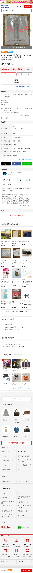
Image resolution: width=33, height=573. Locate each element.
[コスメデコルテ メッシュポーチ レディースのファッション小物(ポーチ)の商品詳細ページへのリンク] (6, 253)
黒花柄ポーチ (25, 242)
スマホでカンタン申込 (5, 555)
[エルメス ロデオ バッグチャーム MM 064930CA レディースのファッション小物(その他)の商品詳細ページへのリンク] (27, 294)
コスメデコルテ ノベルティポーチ (26, 262)
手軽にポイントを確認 (27, 555)
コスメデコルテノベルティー (6, 242)
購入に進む (26, 570)
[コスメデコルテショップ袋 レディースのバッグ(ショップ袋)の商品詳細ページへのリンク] (16, 234)
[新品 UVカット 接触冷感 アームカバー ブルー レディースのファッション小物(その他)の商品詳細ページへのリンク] (6, 294)
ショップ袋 (14, 240)
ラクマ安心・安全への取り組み (21, 86)
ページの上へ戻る (16, 399)
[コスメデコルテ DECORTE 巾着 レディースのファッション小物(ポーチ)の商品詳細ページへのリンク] (16, 253)
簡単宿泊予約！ (27, 545)
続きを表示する (25, 115)
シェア (17, 164)
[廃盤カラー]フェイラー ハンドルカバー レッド (16, 303)
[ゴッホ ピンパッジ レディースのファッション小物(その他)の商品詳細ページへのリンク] (16, 273)
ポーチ (2, 240)
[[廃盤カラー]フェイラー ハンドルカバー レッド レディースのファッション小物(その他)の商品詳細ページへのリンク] (16, 294)
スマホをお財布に (16, 555)
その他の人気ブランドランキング (21, 388)
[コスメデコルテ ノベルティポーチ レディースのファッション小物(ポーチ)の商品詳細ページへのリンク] (27, 253)
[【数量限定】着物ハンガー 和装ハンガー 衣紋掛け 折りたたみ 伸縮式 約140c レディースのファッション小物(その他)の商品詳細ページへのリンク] (27, 273)
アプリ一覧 (20, 561)
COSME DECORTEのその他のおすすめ (16, 311)
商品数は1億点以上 (5, 545)
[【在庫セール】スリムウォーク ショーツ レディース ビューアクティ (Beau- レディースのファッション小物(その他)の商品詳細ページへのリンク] (6, 273)
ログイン (19, 6)
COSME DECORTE (6, 60)
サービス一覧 (4, 561)
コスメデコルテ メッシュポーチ (5, 262)
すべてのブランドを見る (16, 443)
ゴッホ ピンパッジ (16, 282)
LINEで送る (28, 164)
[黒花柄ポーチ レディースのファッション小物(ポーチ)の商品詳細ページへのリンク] (27, 234)
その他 (15, 130)
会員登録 (27, 6)
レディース (16, 126)
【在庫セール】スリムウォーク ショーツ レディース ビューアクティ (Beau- (6, 284)
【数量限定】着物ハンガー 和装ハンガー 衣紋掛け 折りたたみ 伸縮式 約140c (27, 284)
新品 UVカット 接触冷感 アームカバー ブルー (6, 303)
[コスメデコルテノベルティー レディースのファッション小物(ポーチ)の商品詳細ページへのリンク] (6, 234)
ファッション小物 (18, 128)
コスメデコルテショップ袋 (16, 242)
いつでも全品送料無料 (16, 545)
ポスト (6, 164)
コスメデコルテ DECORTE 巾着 (16, 262)
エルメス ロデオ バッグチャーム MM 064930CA (27, 303)
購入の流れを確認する (25, 159)
